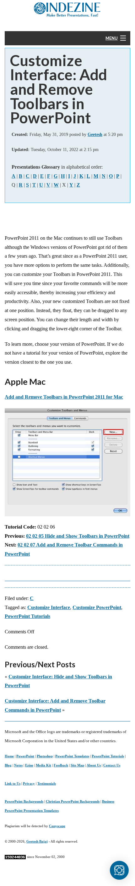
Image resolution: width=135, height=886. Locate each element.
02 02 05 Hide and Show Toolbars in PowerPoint (77, 536)
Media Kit (43, 765)
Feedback (61, 765)
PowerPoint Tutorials (27, 616)
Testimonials (46, 783)
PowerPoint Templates (72, 756)
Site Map (77, 765)
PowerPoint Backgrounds (24, 801)
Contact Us (111, 765)
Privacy (29, 783)
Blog (8, 765)
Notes (18, 765)
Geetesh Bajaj (37, 841)
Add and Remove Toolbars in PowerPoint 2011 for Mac (64, 397)
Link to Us (12, 783)
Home (9, 756)
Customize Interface (48, 607)
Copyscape (57, 826)
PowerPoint (25, 756)
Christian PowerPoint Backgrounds (73, 801)
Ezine (29, 765)
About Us (94, 765)
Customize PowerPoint (97, 607)
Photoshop (45, 756)
